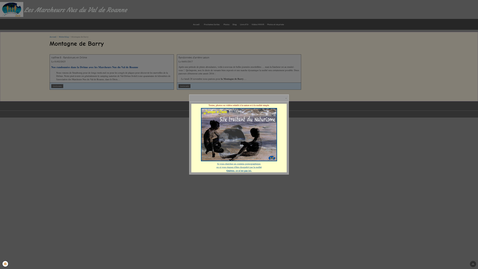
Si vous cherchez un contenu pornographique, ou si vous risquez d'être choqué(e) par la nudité (239, 167)
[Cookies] (5, 264)
